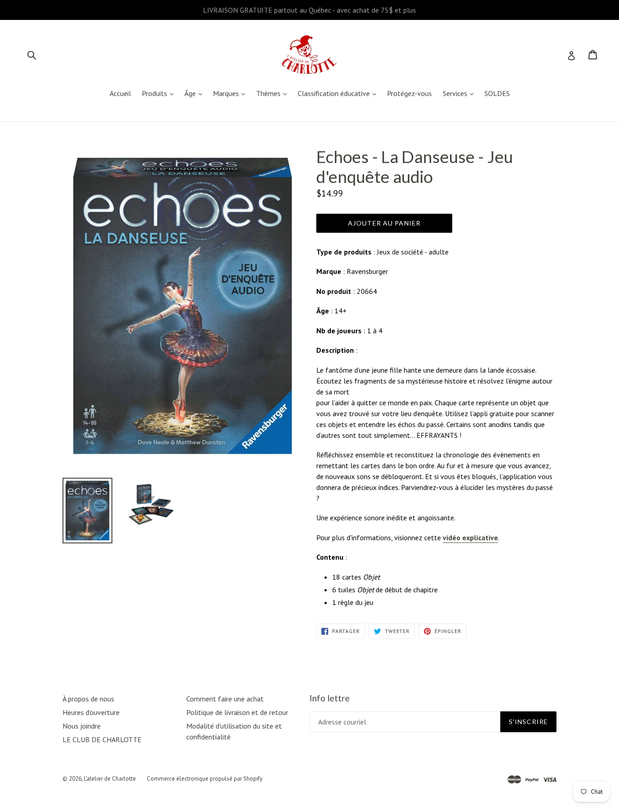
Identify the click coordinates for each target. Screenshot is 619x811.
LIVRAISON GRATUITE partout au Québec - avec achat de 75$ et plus (309, 9)
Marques (231, 93)
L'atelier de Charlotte (110, 778)
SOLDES (497, 93)
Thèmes (273, 93)
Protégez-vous (409, 93)
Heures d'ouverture (91, 712)
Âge (195, 93)
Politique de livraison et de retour (237, 712)
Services (460, 93)
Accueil (120, 93)
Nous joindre (82, 725)
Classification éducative (339, 93)
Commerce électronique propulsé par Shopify (204, 778)
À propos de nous (88, 698)
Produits (160, 93)
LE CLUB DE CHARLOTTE (102, 739)
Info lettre (330, 698)
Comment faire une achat (225, 698)
